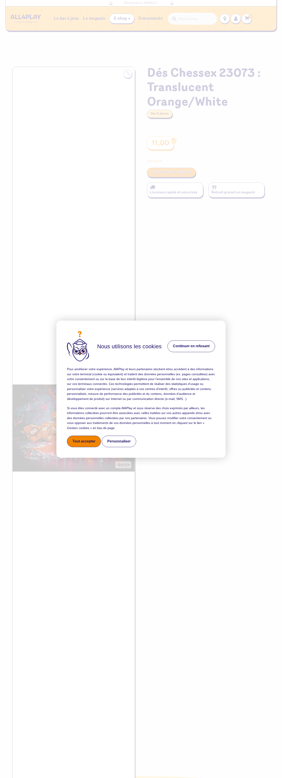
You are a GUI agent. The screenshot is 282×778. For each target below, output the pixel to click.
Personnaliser (119, 441)
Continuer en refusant (191, 346)
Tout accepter (83, 441)
